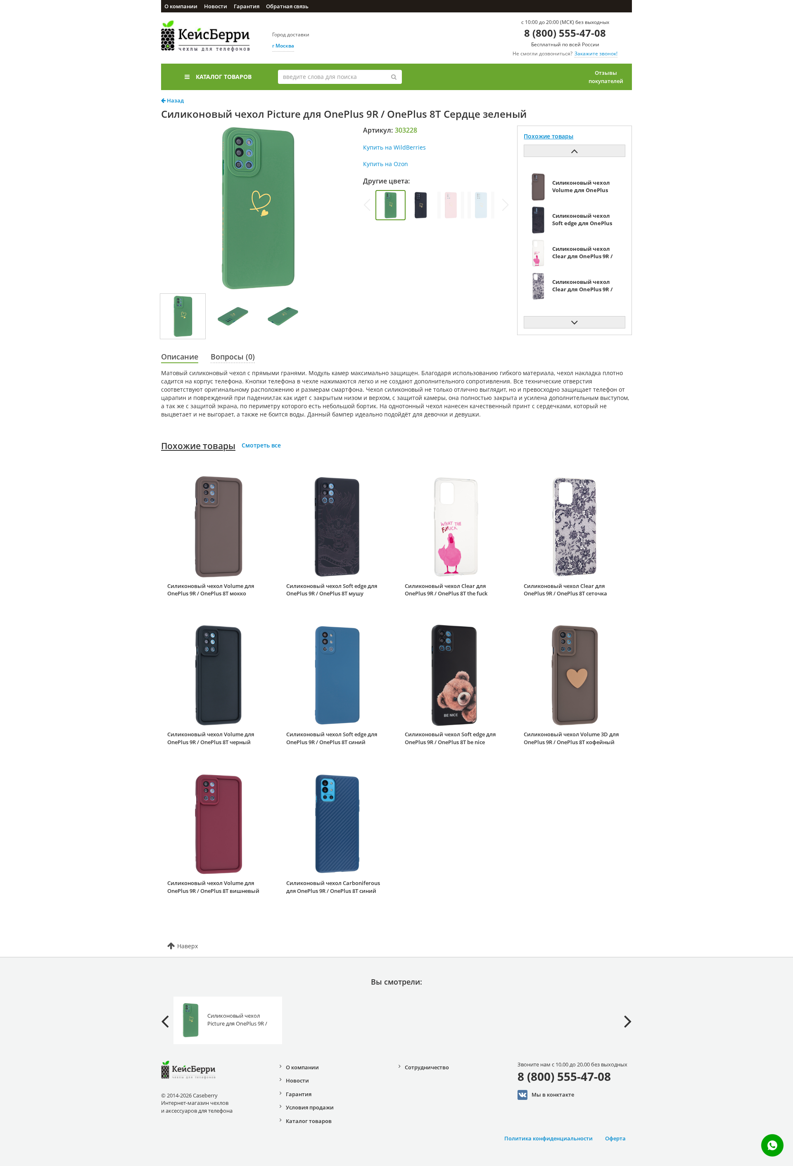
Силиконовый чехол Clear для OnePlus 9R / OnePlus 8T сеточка (565, 589)
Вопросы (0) (233, 357)
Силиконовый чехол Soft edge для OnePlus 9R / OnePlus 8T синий (331, 738)
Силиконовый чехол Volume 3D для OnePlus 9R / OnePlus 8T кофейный (571, 738)
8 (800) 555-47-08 (565, 33)
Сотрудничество (427, 1067)
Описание (179, 357)
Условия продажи (310, 1107)
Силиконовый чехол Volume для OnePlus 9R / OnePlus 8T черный (210, 738)
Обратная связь (287, 6)
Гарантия (246, 6)
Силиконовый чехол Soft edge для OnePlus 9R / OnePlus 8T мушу (331, 589)
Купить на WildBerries (394, 147)
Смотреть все (261, 445)
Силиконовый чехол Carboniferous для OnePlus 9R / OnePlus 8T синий (333, 887)
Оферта (615, 1138)
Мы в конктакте (553, 1094)
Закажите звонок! (596, 53)
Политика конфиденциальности (548, 1138)
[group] (390, 205)
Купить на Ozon (385, 164)
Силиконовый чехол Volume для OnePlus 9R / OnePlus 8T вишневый (213, 887)
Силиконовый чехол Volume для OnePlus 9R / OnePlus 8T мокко (210, 589)
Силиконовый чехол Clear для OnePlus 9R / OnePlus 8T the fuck (446, 589)
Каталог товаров (224, 77)
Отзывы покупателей (606, 77)
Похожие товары (198, 446)
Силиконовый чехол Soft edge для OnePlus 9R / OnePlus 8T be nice (450, 738)
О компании (180, 6)
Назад (175, 100)
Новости (215, 6)
